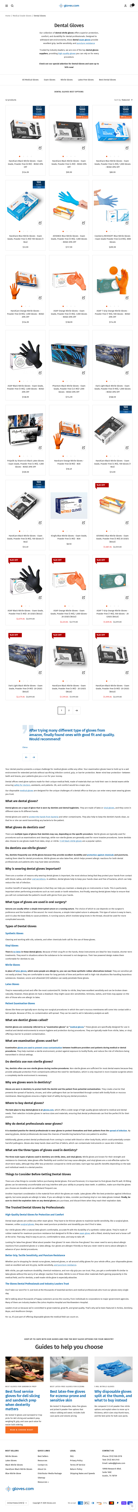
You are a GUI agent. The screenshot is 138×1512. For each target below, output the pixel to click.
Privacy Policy (76, 1460)
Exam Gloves (49, 80)
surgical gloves (27, 1224)
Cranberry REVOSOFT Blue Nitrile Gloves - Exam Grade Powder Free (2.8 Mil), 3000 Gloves (112, 239)
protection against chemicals (100, 855)
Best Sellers (43, 1456)
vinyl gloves (109, 808)
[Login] (125, 6)
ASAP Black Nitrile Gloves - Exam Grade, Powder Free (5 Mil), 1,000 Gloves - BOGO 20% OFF (25, 389)
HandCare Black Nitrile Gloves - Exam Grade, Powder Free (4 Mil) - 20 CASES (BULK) (69, 688)
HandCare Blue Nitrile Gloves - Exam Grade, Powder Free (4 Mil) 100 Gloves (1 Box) (25, 239)
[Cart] (131, 6)
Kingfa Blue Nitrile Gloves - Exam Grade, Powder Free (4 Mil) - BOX (69, 537)
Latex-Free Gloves (86, 80)
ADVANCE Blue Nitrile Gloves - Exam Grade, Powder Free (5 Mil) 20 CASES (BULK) (112, 539)
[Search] (12, 6)
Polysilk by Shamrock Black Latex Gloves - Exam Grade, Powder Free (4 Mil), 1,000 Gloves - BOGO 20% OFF (25, 464)
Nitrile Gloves (67, 80)
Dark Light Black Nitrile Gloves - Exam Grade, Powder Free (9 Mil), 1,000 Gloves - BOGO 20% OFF (112, 389)
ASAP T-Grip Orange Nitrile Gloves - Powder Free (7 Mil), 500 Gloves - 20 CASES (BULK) (112, 613)
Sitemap (41, 1478)
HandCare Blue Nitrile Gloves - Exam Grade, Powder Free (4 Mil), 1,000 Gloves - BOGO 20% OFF (112, 164)
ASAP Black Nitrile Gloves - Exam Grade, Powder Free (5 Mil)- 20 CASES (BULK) (25, 612)
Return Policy (76, 1469)
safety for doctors (22, 785)
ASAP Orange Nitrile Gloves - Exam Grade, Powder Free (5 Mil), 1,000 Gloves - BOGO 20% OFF (69, 314)
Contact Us (42, 1465)
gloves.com (48, 1110)
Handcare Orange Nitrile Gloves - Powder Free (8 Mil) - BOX (69, 462)
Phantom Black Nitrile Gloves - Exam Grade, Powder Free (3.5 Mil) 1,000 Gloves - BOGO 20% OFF (68, 389)
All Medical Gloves (30, 80)
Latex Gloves (11, 1460)
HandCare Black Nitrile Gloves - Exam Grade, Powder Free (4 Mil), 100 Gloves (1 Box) (112, 464)
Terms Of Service (77, 1465)
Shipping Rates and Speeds (82, 1473)
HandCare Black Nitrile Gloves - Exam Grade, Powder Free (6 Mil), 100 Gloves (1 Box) (25, 539)
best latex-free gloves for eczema (67, 1386)
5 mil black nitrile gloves (71, 841)
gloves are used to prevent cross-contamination (40, 1047)
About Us (42, 1469)
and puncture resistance (65, 1265)
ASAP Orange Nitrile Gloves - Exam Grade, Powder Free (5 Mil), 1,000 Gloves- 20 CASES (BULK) (69, 613)
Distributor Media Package (50, 1473)
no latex (17, 952)
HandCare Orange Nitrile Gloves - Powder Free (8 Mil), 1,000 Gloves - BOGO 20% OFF (25, 314)
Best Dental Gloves (107, 80)
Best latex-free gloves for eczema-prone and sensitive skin (68, 1395)
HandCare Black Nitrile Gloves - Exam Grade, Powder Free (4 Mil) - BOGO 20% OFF (69, 164)
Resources (42, 1460)
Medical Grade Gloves (22, 16)
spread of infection (118, 1130)
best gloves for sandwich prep (21, 1386)
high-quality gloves (67, 53)
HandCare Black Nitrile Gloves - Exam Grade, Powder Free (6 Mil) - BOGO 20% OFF (25, 164)
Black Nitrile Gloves (14, 1465)
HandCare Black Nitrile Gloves (18, 1469)
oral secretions (39, 879)
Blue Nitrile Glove (13, 1473)
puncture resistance (86, 43)
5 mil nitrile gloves (104, 1386)
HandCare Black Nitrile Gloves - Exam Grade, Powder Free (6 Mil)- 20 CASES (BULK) (112, 688)
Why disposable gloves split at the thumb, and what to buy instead (113, 1395)
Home (8, 16)
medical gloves (26, 790)
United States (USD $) (15, 1503)
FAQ (71, 1456)
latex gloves (21, 971)
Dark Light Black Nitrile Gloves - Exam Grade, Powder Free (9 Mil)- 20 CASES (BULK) (25, 688)
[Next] (76, 710)
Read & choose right (21, 1430)
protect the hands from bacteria (43, 817)
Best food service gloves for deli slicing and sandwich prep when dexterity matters (22, 1400)
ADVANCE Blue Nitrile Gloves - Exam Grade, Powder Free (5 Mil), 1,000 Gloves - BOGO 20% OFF (69, 239)
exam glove (85, 1233)
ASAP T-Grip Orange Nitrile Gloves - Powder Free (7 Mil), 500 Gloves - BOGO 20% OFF (112, 314)
